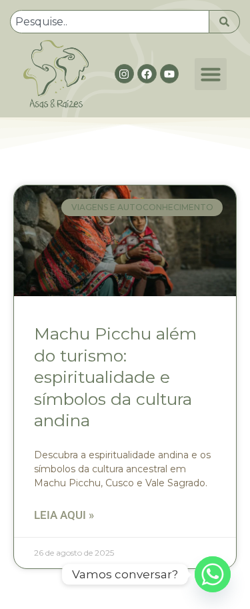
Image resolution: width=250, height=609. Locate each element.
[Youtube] (169, 73)
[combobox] (109, 21)
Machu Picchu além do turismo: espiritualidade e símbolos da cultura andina (115, 377)
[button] (211, 74)
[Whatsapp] (213, 574)
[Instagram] (124, 73)
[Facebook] (147, 73)
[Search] (224, 21)
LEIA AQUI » (64, 515)
